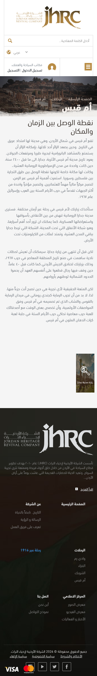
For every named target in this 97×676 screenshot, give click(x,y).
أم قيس (79, 579)
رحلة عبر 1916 (30, 549)
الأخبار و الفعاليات (73, 618)
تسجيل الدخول (32, 70)
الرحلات (56, 98)
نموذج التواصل (39, 611)
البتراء (81, 565)
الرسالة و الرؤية (31, 519)
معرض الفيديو (75, 611)
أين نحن (43, 604)
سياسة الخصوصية (43, 655)
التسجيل (13, 70)
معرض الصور (76, 604)
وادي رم (79, 558)
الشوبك (80, 572)
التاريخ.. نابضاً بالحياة (28, 512)
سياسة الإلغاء (18, 655)
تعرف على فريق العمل (26, 526)
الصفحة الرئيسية (80, 98)
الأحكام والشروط (71, 655)
